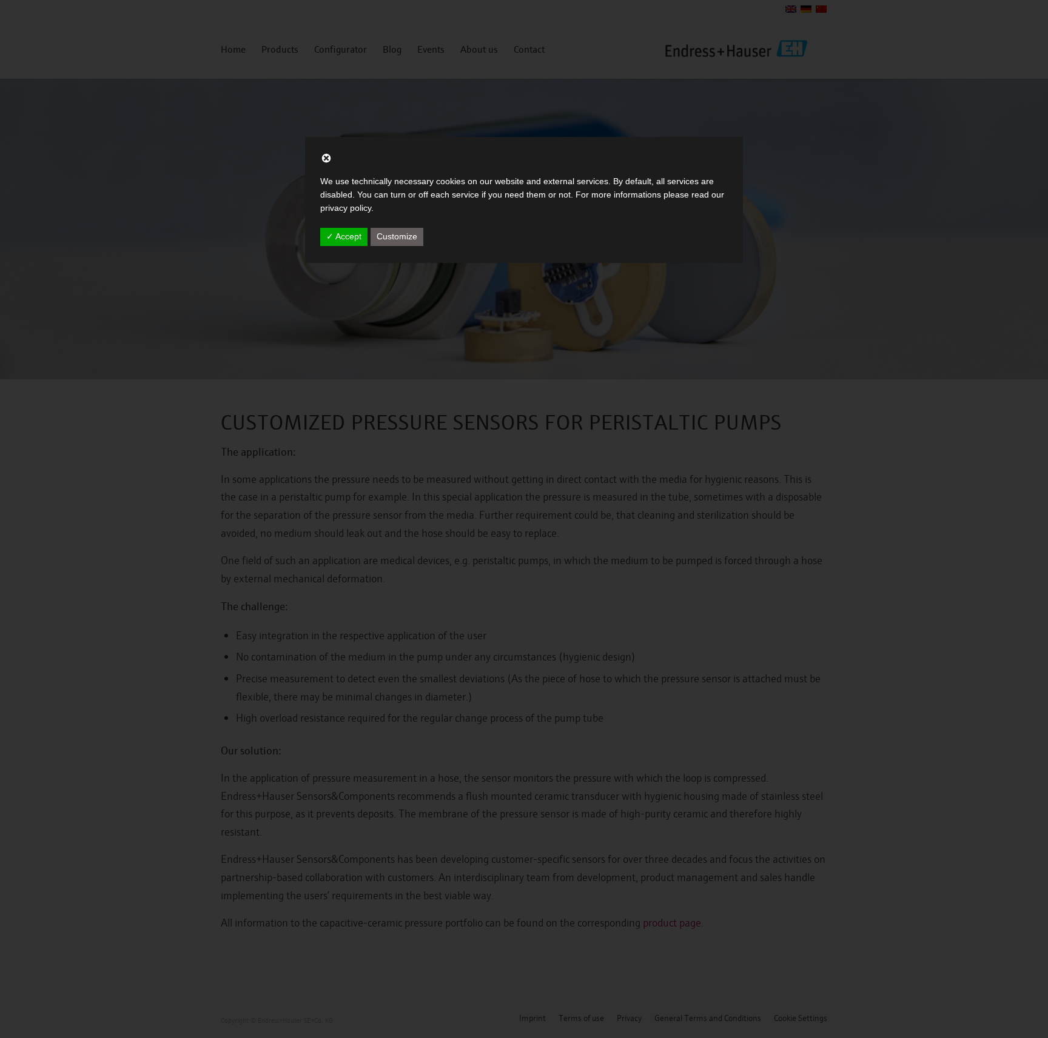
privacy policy (345, 208)
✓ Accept (343, 236)
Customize (397, 236)
